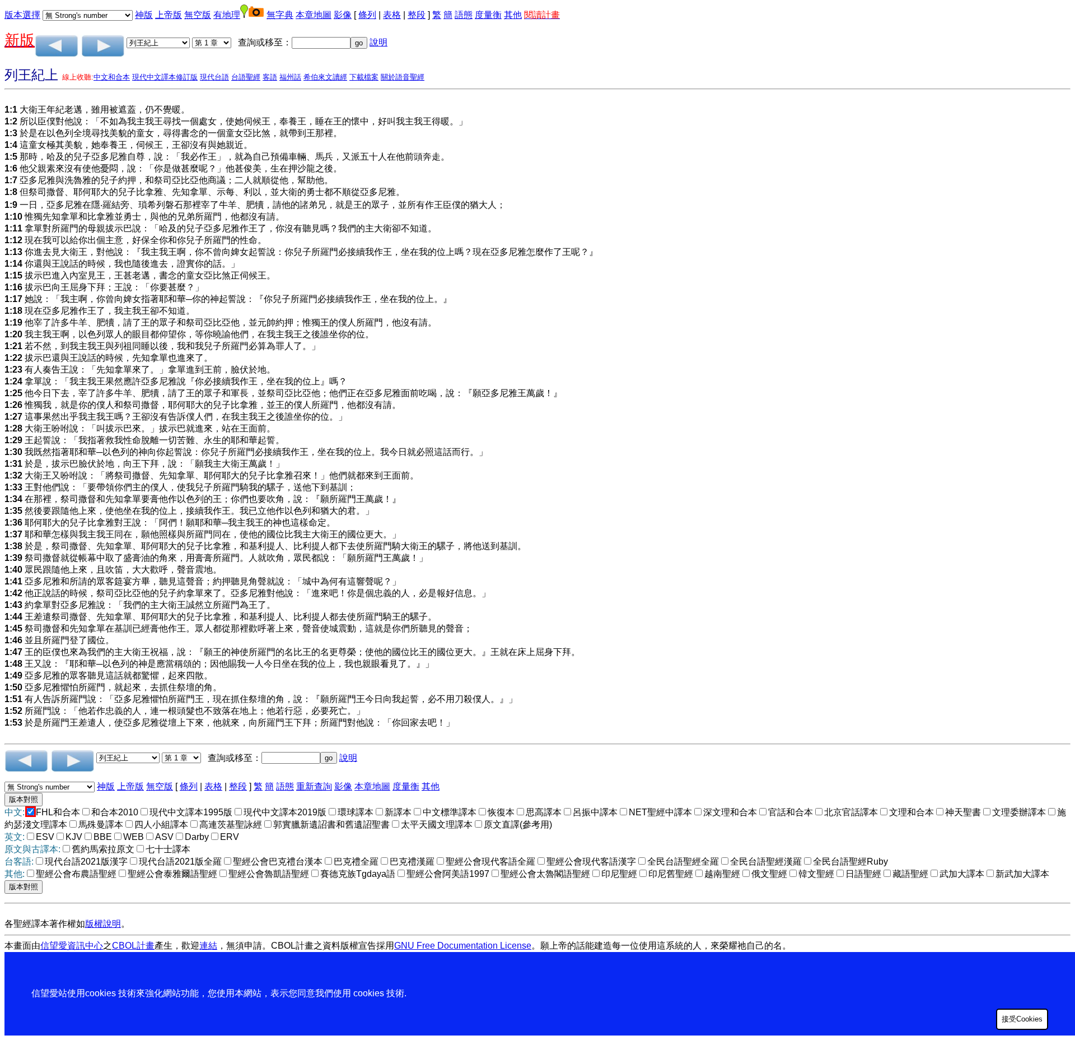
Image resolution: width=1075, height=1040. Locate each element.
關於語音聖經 (402, 77)
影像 (343, 15)
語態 (464, 15)
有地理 (226, 15)
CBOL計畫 (133, 945)
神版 (144, 15)
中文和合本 (112, 77)
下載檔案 (363, 77)
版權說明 (103, 923)
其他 (513, 15)
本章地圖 (313, 15)
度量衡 (488, 15)
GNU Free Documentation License (462, 945)
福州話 (290, 77)
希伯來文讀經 (325, 77)
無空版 (197, 15)
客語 (270, 77)
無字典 (280, 15)
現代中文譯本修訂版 (165, 77)
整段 (417, 15)
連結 (208, 945)
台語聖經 (245, 77)
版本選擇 (22, 15)
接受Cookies (1022, 1019)
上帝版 (168, 15)
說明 (378, 42)
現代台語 (214, 77)
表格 (392, 15)
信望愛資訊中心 (71, 945)
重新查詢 (314, 786)
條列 (367, 15)
